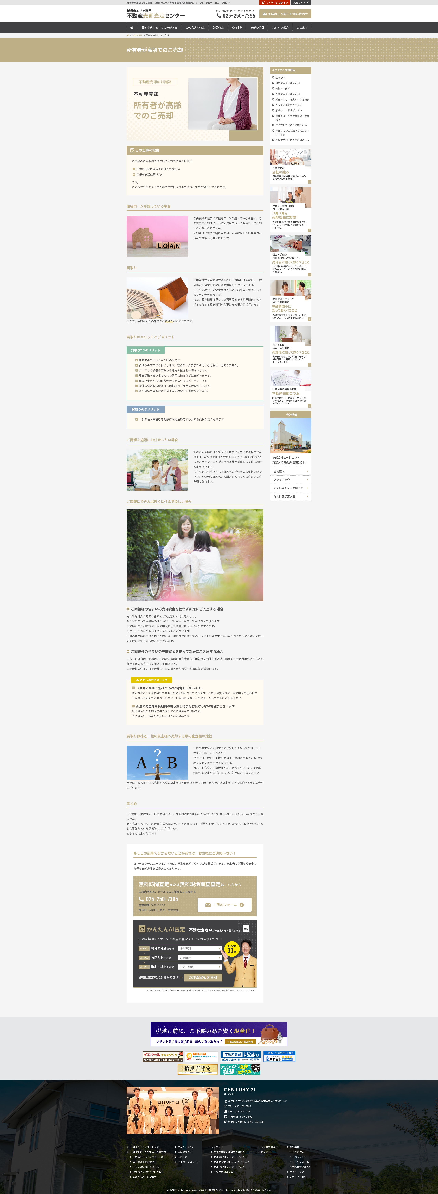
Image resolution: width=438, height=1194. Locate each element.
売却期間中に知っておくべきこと (231, 1161)
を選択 (162, 948)
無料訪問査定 (185, 1151)
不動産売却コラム (223, 1171)
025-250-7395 (161, 898)
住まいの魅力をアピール (146, 1166)
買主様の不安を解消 (143, 1161)
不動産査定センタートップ (144, 1146)
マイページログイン (277, 2)
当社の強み (298, 1151)
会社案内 (302, 27)
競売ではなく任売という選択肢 (292, 99)
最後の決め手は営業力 (145, 1176)
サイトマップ (297, 1171)
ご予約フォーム (225, 904)
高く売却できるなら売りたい (291, 125)
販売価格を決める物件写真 (147, 1171)
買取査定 (182, 1156)
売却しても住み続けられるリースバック (292, 132)
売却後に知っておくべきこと (229, 1166)
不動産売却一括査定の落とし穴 (292, 140)
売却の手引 (257, 27)
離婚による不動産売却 (288, 83)
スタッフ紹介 (280, 27)
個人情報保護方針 (284, 496)
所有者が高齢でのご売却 (289, 105)
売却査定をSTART (203, 977)
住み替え (280, 77)
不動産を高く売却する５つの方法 (148, 1151)
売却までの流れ (269, 1146)
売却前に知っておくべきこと (229, 1156)
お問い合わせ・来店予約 (288, 488)
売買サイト (299, 2)
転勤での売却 (283, 88)
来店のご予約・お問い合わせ (288, 13)
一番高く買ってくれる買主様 (148, 1156)
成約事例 (236, 27)
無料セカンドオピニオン (289, 110)
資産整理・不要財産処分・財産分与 (292, 117)
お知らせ (266, 1151)
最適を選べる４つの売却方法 (159, 27)
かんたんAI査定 (195, 27)
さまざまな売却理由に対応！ (229, 1151)
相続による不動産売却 (288, 94)
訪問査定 (218, 27)
